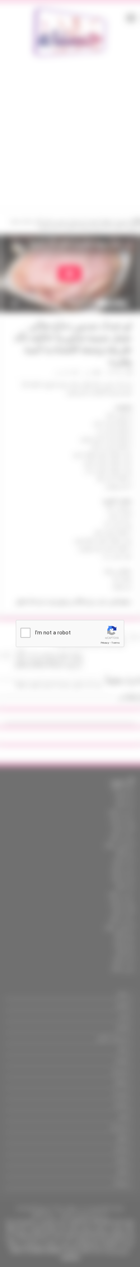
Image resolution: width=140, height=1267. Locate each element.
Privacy (105, 642)
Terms (115, 642)
